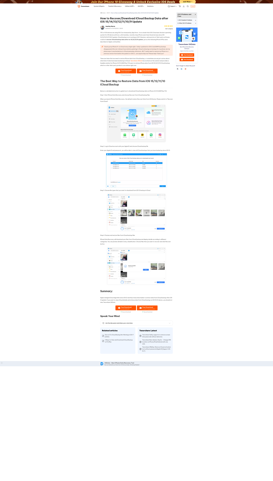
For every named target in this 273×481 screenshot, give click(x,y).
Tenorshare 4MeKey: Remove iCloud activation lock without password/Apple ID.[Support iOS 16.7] (156, 349)
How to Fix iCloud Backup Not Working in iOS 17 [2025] (119, 336)
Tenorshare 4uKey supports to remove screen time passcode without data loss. (156, 336)
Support (172, 6)
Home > (104, 13)
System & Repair (99, 6)
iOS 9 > (109, 13)
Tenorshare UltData (136, 61)
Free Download (188, 55)
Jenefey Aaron (110, 26)
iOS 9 (121, 28)
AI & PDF (140, 6)
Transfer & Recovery (114, 6)
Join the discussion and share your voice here (119, 323)
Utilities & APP (129, 6)
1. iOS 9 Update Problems (185, 20)
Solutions (150, 6)
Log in (193, 6)
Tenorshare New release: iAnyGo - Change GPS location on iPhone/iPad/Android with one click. (156, 342)
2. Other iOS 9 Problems (184, 23)
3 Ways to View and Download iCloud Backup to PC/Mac (119, 341)
